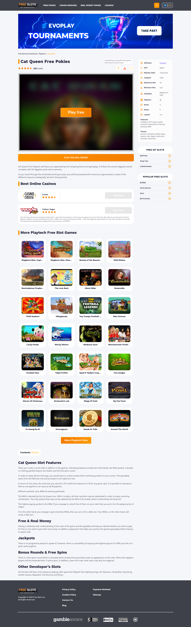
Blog (64, 605)
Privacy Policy (68, 589)
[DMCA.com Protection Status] (108, 620)
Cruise (45, 194)
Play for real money (76, 157)
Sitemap (97, 595)
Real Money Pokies (91, 5)
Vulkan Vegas (48, 209)
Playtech (163, 63)
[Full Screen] (131, 68)
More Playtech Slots (76, 440)
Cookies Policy (69, 595)
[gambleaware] (68, 620)
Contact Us (67, 600)
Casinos (109, 5)
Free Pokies (49, 5)
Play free (76, 112)
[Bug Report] (124, 68)
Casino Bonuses (68, 5)
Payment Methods (101, 589)
